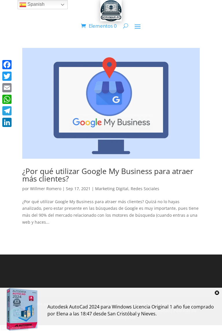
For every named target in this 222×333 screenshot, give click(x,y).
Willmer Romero (45, 188)
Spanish (35, 4)
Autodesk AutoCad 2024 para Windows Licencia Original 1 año (114, 307)
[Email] (7, 87)
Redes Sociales (145, 188)
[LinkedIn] (7, 122)
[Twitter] (7, 76)
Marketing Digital (111, 188)
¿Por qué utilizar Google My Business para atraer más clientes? (107, 175)
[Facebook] (7, 64)
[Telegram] (7, 111)
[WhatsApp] (7, 99)
